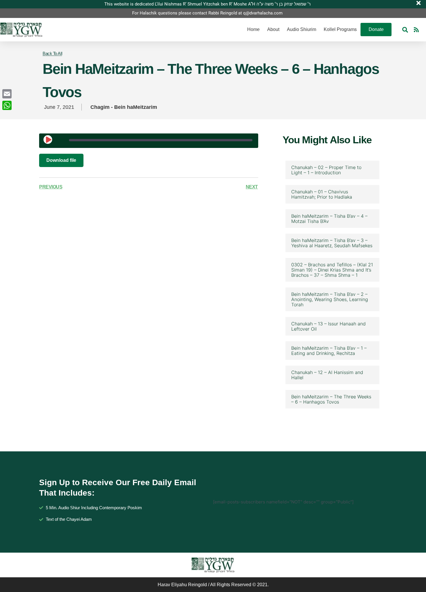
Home (253, 29)
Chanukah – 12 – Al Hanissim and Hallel (327, 375)
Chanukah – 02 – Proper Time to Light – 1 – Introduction (326, 170)
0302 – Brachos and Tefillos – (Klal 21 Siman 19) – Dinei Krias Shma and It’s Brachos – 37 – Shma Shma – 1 (332, 270)
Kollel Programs (340, 29)
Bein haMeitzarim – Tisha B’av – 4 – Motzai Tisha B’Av (329, 218)
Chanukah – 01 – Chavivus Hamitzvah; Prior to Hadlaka (321, 194)
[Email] (7, 94)
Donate (376, 29)
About (273, 29)
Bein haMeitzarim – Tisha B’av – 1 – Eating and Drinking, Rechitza (329, 350)
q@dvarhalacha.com (263, 13)
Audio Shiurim (301, 29)
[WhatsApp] (7, 105)
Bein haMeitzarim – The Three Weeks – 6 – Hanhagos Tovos (331, 399)
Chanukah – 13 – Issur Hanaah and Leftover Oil (328, 326)
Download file (61, 160)
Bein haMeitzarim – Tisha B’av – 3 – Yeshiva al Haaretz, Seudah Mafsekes (331, 243)
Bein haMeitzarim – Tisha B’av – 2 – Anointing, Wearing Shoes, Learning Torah (329, 299)
